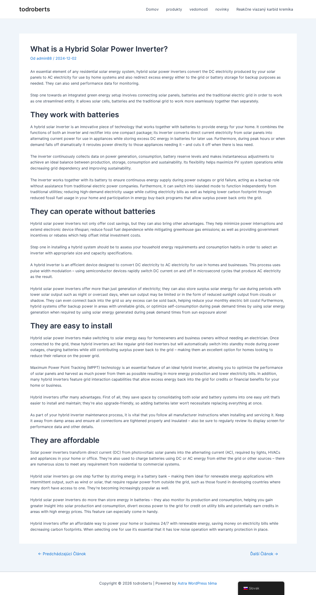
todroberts (34, 9)
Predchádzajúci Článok (62, 554)
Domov (152, 9)
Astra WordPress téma (197, 583)
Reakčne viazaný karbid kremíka (264, 9)
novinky (222, 9)
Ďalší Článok (264, 554)
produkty (174, 9)
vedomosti (198, 9)
